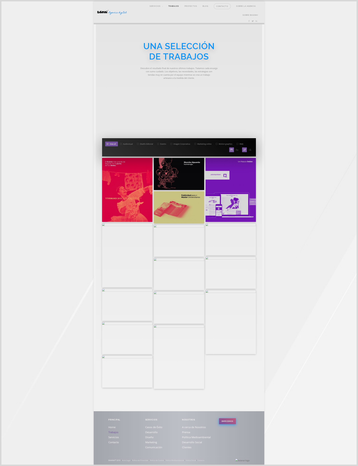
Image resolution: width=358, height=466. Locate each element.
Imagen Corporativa (181, 144)
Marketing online (204, 144)
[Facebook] (249, 21)
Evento (163, 144)
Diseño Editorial (146, 144)
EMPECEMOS (227, 421)
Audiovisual (128, 144)
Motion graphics (225, 144)
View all (113, 144)
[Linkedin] (256, 21)
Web (241, 144)
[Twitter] (252, 21)
